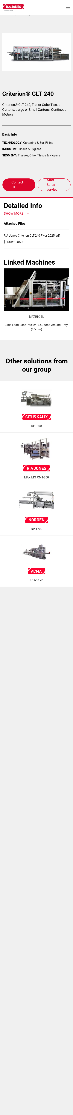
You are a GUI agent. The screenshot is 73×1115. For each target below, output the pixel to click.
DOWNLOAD (15, 242)
